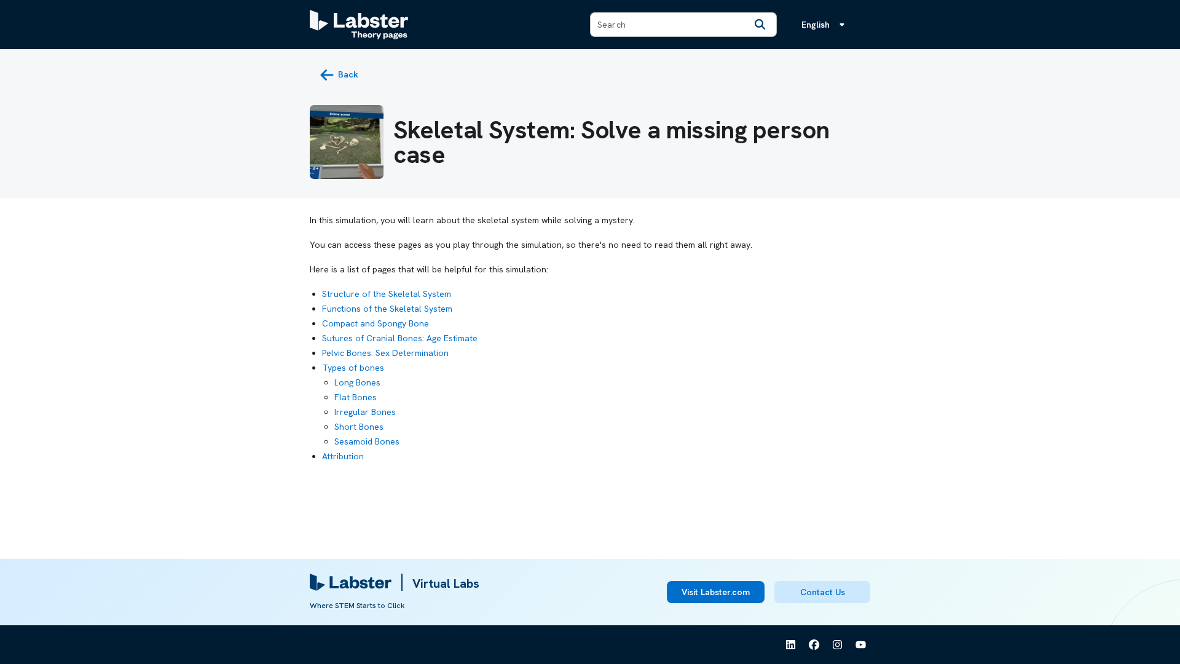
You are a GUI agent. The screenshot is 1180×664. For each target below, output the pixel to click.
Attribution (343, 456)
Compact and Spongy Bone (375, 323)
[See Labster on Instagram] (837, 645)
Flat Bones (355, 397)
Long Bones (357, 382)
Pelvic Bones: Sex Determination (385, 352)
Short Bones (359, 426)
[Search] (760, 24)
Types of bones (353, 367)
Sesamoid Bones (366, 441)
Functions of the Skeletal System (387, 308)
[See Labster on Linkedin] (791, 645)
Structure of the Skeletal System (386, 293)
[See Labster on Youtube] (861, 645)
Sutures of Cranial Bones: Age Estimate (400, 338)
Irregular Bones (365, 411)
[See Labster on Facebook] (814, 645)
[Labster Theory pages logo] (359, 24)
